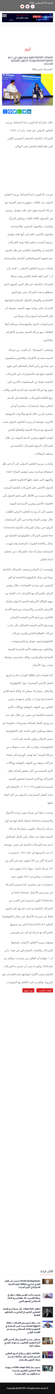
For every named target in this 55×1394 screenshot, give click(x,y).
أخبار (27, 49)
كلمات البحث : (45, 990)
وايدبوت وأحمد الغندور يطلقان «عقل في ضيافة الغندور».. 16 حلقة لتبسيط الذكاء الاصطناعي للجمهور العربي (23, 1298)
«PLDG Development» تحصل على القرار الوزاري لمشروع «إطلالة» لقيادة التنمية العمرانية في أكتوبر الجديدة (22, 1284)
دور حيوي (28, 990)
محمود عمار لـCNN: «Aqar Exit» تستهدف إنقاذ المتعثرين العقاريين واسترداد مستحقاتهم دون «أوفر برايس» (22, 1370)
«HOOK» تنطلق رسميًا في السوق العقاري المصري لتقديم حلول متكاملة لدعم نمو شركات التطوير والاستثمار (22, 1356)
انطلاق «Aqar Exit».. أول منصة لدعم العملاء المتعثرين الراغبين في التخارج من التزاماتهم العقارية (21, 1312)
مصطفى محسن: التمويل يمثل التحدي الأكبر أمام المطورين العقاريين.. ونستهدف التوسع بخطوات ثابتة (22, 1342)
